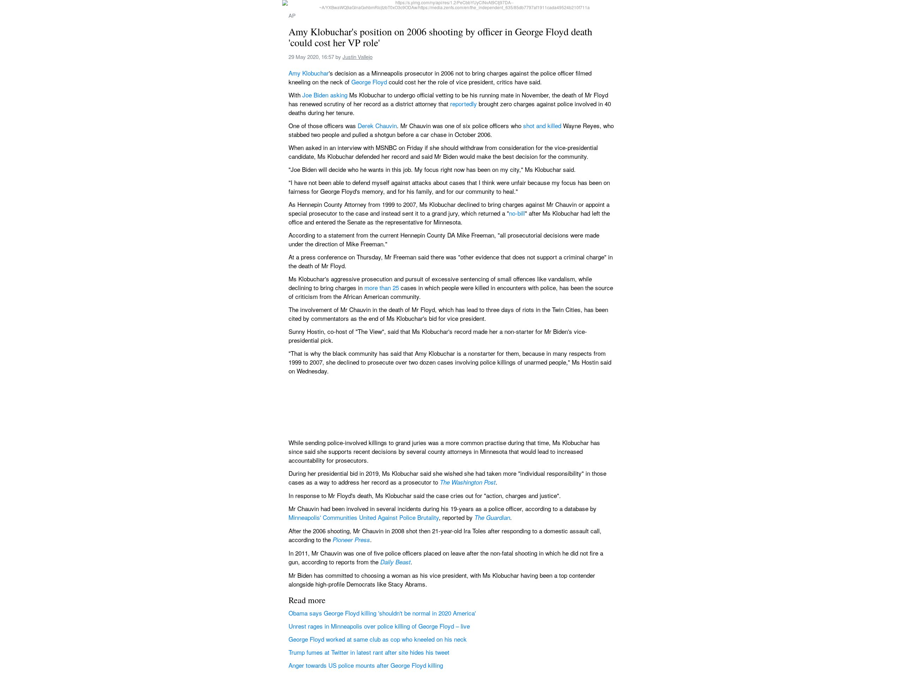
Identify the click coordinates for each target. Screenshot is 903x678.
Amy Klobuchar (309, 72)
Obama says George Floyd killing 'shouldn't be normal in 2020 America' (382, 612)
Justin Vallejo (357, 56)
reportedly (463, 103)
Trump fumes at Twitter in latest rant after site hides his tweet (369, 652)
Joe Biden (315, 94)
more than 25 (381, 287)
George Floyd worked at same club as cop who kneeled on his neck (378, 639)
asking (338, 94)
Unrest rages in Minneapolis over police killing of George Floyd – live (379, 626)
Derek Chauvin (377, 125)
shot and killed (542, 125)
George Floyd (369, 81)
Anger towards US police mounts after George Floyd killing (366, 665)
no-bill (517, 213)
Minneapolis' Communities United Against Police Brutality (364, 517)
